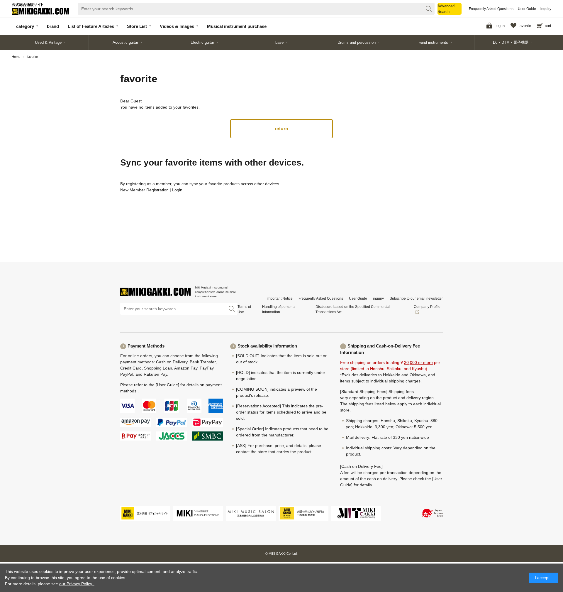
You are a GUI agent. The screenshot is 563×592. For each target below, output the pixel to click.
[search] (429, 9)
